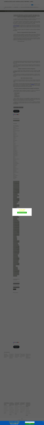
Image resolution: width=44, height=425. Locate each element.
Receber (30, 423)
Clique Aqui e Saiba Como (22, 212)
